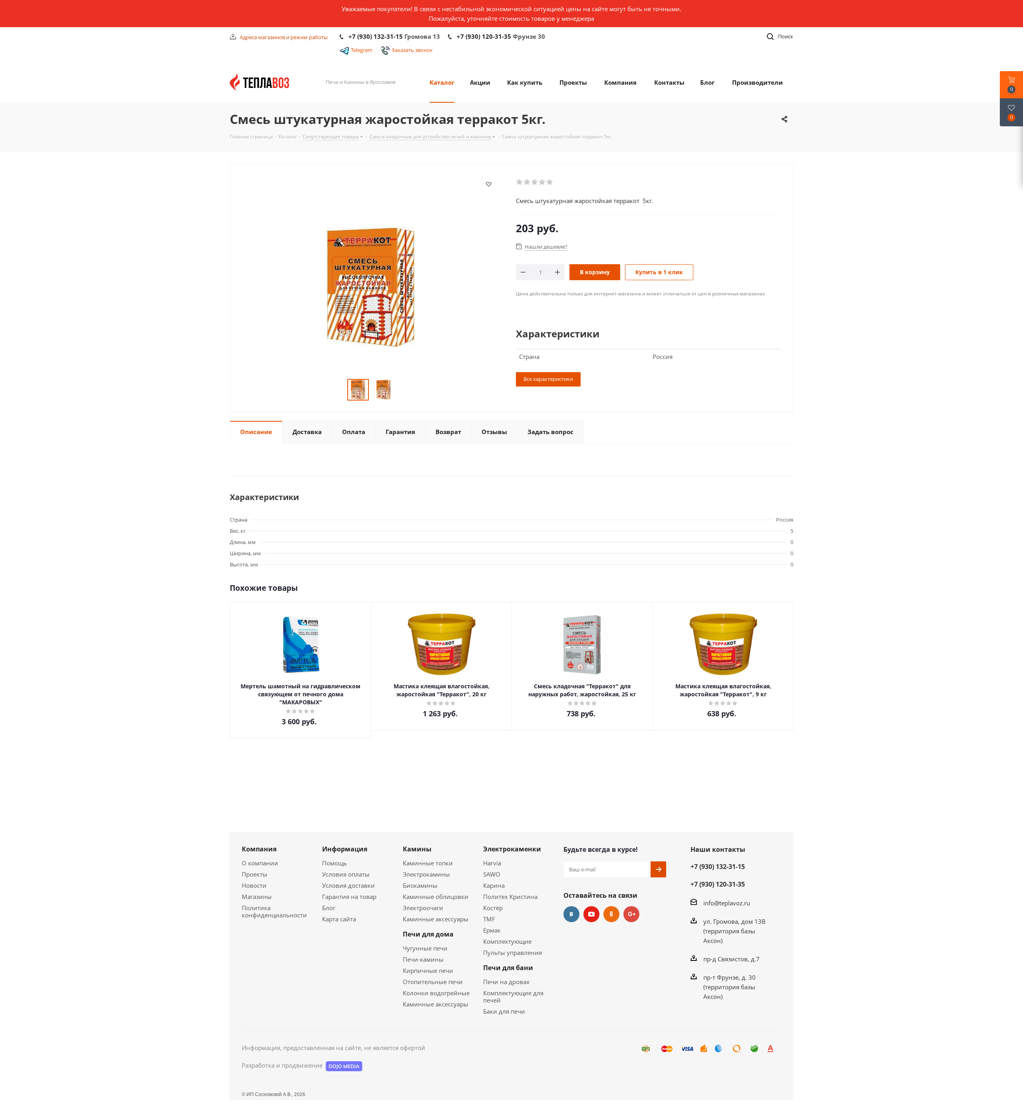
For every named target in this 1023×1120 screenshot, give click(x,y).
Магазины (257, 897)
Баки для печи (504, 1011)
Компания (259, 849)
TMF (489, 919)
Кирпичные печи (428, 971)
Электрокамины (426, 874)
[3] (535, 182)
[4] (542, 182)
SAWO (491, 874)
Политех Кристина (510, 897)
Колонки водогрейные (436, 993)
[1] (519, 182)
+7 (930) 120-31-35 (484, 36)
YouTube (591, 914)
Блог (328, 908)
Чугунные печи (425, 948)
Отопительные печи (433, 982)
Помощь (334, 863)
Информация (344, 849)
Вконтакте (571, 914)
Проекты (254, 874)
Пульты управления (512, 953)
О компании (260, 863)
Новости (254, 885)
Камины (417, 849)
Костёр (493, 908)
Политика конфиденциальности (274, 911)
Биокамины (420, 885)
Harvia (492, 863)
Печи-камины (423, 959)
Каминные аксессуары (435, 919)
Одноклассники (611, 914)
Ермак (492, 930)
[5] (550, 182)
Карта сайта (339, 919)
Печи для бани (508, 967)
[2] (527, 182)
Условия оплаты (346, 874)
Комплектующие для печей (513, 996)
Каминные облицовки (435, 897)
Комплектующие (507, 941)
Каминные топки (428, 863)
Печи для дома (428, 934)
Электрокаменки (512, 849)
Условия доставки (348, 885)
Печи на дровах (506, 982)
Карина (494, 885)
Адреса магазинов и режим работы (284, 37)
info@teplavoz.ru (726, 903)
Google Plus (631, 914)
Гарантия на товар (349, 897)
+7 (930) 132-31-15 (375, 36)
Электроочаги (423, 908)
